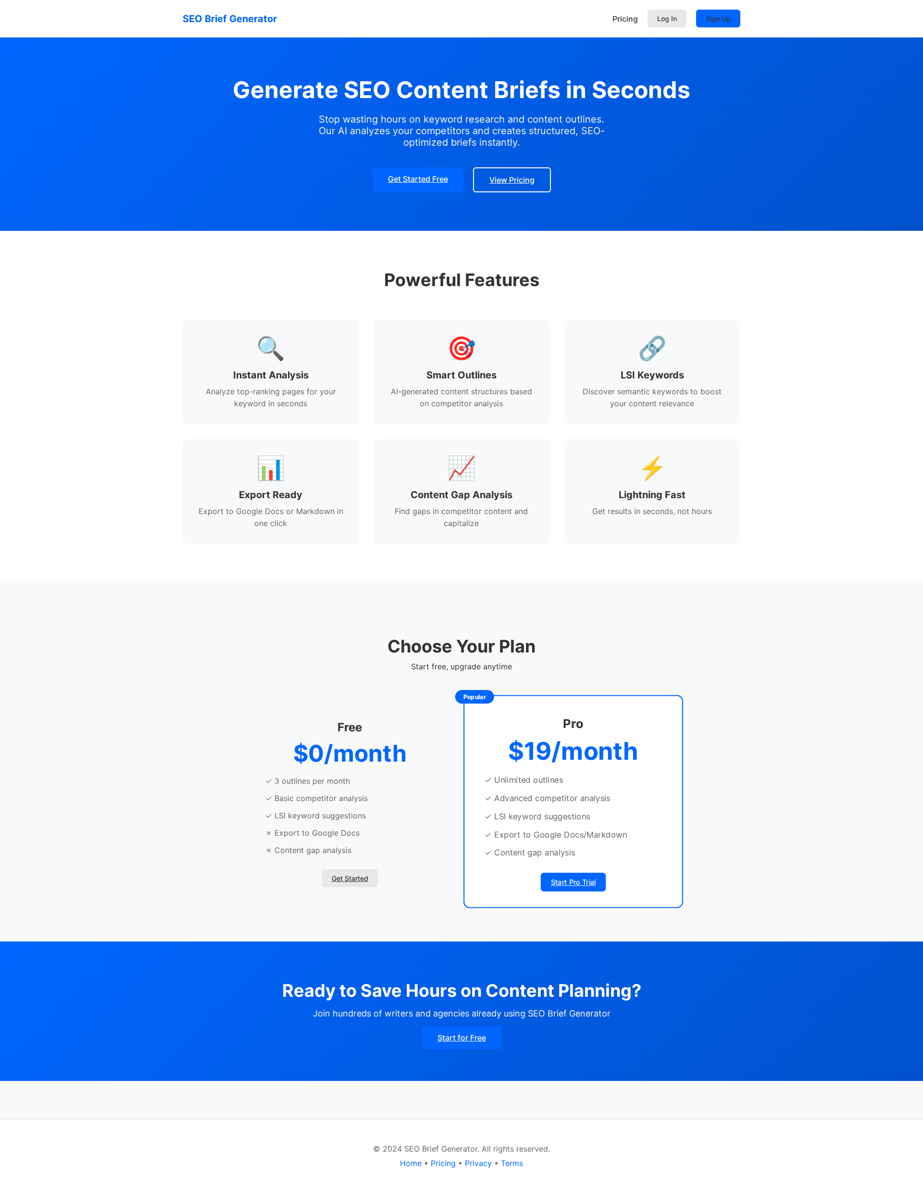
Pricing (625, 19)
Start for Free (461, 1037)
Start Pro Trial (573, 882)
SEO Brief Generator (230, 19)
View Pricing (512, 180)
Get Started (350, 878)
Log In (667, 18)
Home (411, 1163)
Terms (512, 1163)
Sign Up (718, 18)
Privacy (478, 1163)
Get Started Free (418, 179)
